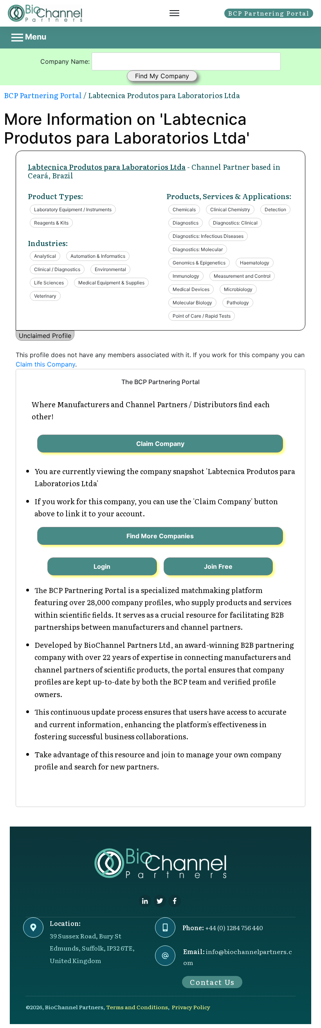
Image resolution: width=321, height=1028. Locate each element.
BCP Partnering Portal (43, 95)
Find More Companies (160, 536)
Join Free (218, 566)
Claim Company (160, 444)
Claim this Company (45, 364)
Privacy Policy (191, 1007)
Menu (34, 36)
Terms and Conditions (137, 1007)
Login (102, 566)
